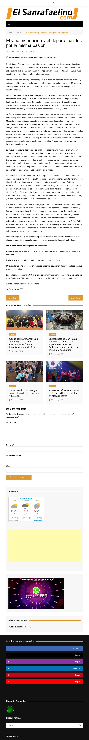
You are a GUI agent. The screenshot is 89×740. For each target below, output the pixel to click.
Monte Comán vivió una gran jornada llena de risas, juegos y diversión (24, 393)
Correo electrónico (14, 455)
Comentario (11, 422)
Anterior (14, 298)
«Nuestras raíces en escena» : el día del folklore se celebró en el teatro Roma (64, 393)
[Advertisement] (44, 546)
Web (8, 466)
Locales (31, 52)
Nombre (10, 445)
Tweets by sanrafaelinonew (19, 627)
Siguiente (74, 298)
